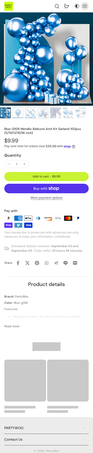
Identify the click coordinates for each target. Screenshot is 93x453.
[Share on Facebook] (18, 263)
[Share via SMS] (75, 263)
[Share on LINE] (65, 263)
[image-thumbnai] (5, 112)
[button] (46, 176)
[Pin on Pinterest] (37, 263)
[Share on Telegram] (56, 263)
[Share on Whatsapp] (46, 263)
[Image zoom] (46, 59)
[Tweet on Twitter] (27, 263)
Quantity (12, 155)
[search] (57, 6)
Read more (11, 326)
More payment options (47, 198)
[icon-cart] (66, 6)
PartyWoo (52, 451)
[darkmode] (76, 6)
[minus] (9, 163)
